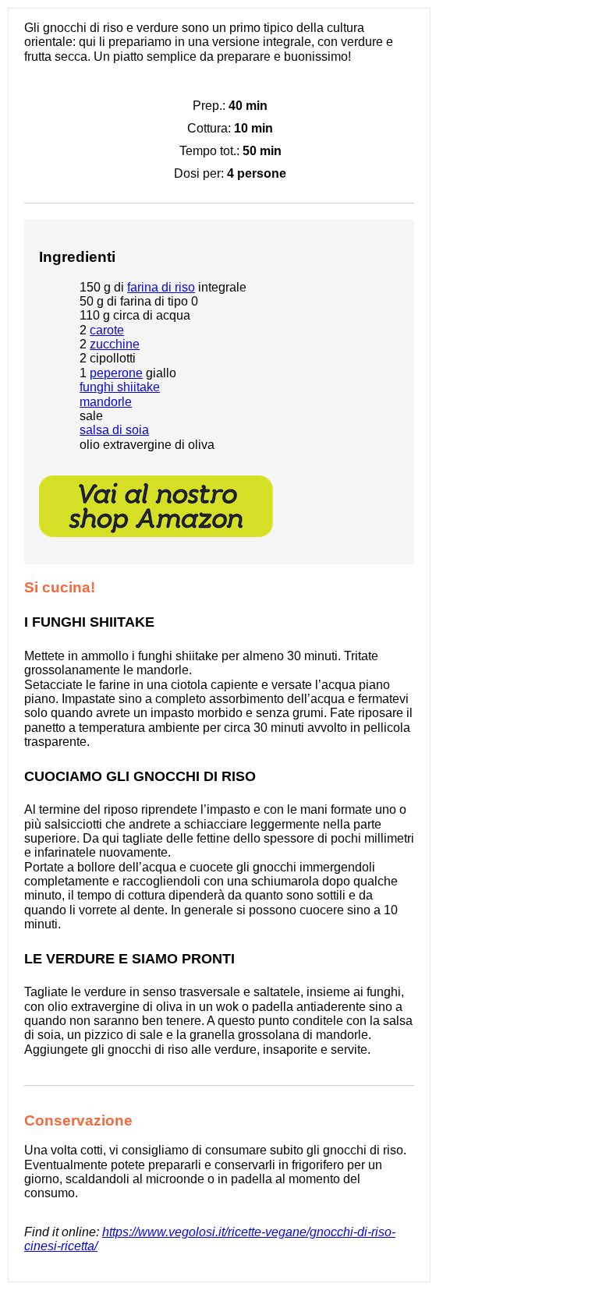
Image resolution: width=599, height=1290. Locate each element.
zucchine (115, 344)
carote (107, 330)
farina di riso (161, 287)
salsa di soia (114, 429)
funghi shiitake (120, 387)
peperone (116, 373)
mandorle (106, 401)
